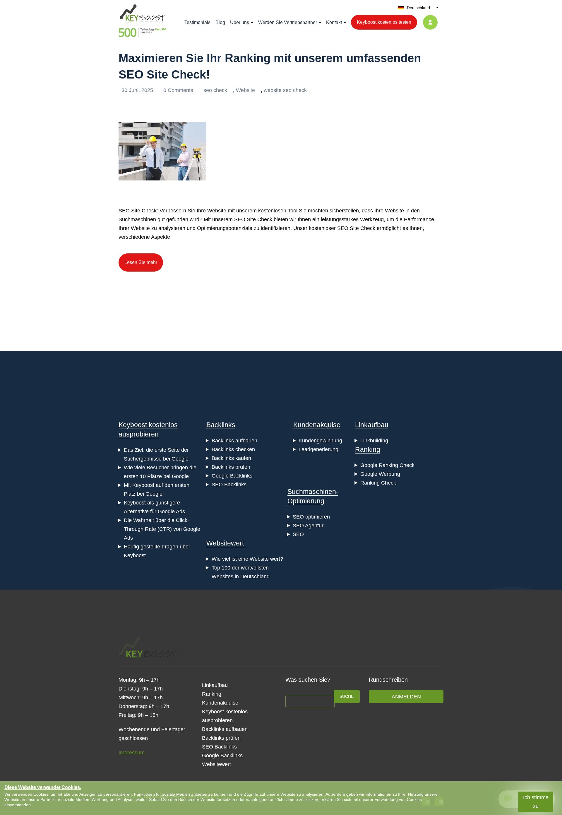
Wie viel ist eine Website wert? (247, 559)
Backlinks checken (233, 449)
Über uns (239, 22)
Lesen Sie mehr (140, 262)
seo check (215, 90)
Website (245, 90)
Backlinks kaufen (231, 458)
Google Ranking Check (387, 465)
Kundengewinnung (320, 441)
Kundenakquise (316, 425)
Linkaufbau (371, 425)
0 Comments (179, 90)
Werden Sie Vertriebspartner (287, 22)
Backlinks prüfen (231, 467)
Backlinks (220, 425)
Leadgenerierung (318, 449)
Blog (220, 22)
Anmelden (406, 697)
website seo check (285, 90)
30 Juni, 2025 (138, 90)
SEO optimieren (311, 517)
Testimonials (197, 22)
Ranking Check (378, 483)
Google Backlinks (232, 476)
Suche (347, 696)
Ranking (367, 449)
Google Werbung (380, 474)
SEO (298, 534)
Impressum (132, 753)
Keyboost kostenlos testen (384, 22)
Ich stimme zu (536, 801)
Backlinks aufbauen (234, 441)
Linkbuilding (374, 441)
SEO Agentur (308, 525)
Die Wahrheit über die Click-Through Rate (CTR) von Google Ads (162, 529)
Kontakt (334, 22)
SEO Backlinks (229, 484)
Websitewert (225, 543)
